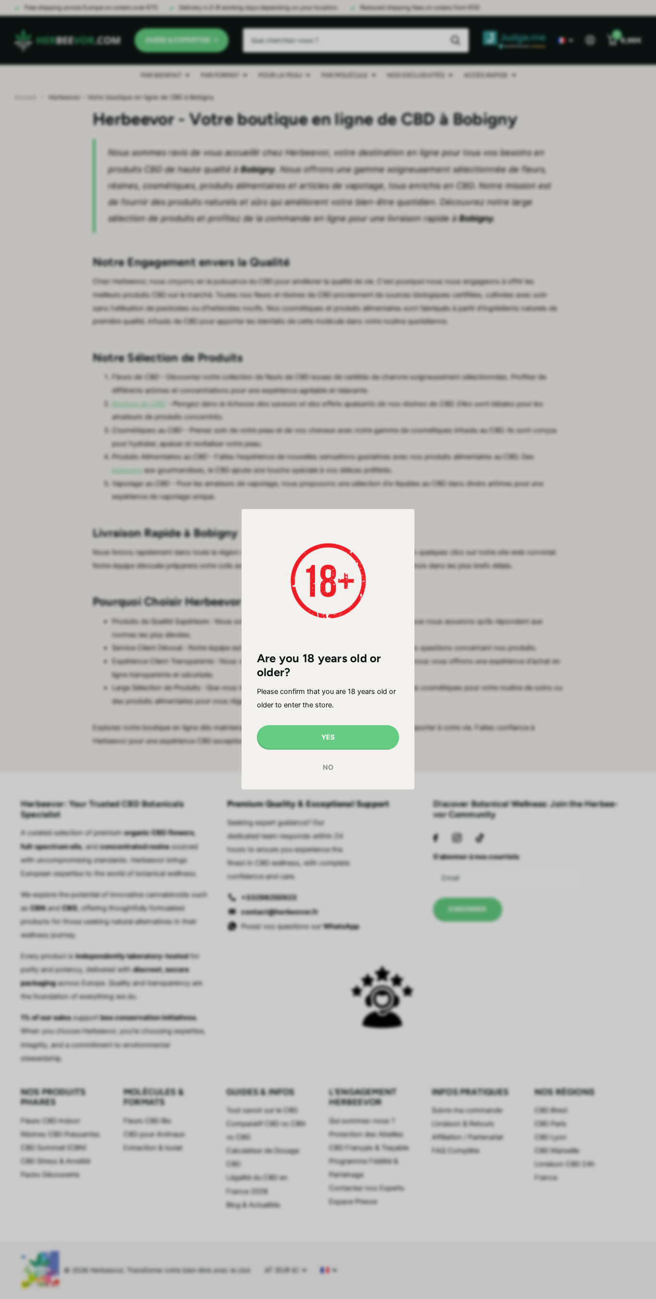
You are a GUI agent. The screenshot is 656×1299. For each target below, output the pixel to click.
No (328, 767)
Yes (328, 737)
